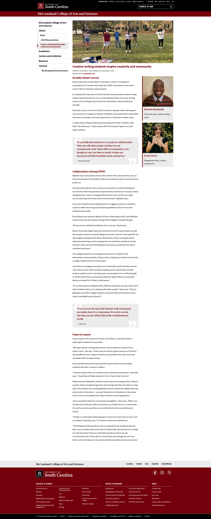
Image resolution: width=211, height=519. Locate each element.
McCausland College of (68, 14)
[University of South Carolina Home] (53, 6)
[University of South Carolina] (54, 474)
